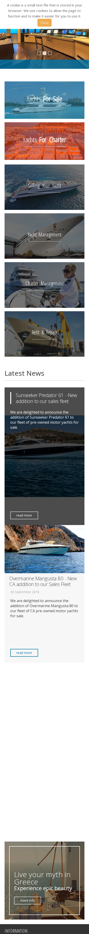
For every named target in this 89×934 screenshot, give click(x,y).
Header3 (51, 53)
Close (44, 22)
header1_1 (45, 54)
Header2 (40, 53)
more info (27, 900)
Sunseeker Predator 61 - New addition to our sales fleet (46, 398)
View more (44, 100)
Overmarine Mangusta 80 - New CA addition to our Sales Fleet (43, 581)
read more (24, 515)
